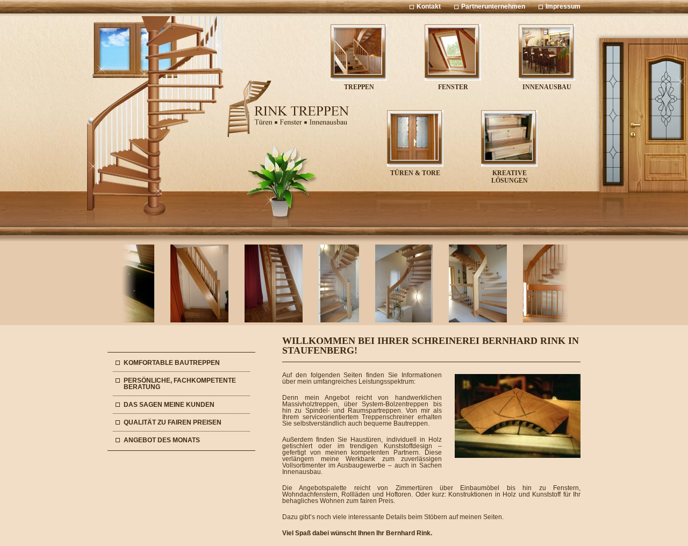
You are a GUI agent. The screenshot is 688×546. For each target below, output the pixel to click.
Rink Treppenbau (287, 108)
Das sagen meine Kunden (169, 404)
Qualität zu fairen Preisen (172, 422)
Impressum (563, 6)
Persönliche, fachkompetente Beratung (180, 383)
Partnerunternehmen (493, 6)
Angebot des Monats (162, 440)
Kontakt (429, 6)
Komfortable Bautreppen (172, 363)
